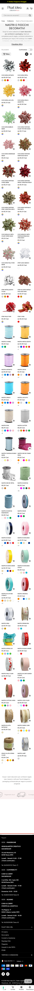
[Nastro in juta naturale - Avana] (2, 732)
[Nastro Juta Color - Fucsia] (24, 705)
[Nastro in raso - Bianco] (2, 543)
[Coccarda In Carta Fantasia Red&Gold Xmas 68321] (25, 224)
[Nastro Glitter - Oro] (21, 431)
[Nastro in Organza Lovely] (25, 556)
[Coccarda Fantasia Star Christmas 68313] (9, 198)
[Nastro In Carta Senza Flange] (25, 664)
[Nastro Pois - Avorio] (2, 431)
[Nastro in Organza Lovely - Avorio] (21, 573)
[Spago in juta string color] (9, 743)
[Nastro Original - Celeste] (26, 599)
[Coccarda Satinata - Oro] (5, 80)
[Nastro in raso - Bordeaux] (8, 543)
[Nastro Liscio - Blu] (26, 375)
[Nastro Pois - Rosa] (13, 431)
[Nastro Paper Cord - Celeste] (24, 731)
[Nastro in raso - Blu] (5, 543)
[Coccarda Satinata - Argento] (2, 80)
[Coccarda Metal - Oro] (21, 80)
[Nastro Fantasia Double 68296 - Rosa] (8, 460)
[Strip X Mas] (25, 307)
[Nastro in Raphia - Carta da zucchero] (24, 488)
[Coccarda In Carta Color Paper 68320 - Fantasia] (2, 241)
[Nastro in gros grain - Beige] (2, 571)
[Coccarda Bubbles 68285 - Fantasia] (2, 134)
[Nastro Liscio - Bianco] (24, 375)
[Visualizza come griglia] (26, 54)
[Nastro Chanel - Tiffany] (2, 347)
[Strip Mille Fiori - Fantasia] (2, 322)
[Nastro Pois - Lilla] (10, 431)
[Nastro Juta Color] (25, 690)
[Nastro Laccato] (25, 388)
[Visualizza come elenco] (30, 54)
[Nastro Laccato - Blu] (26, 403)
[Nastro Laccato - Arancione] (18, 403)
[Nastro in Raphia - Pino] (26, 488)
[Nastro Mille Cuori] (9, 664)
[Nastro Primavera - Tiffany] (21, 629)
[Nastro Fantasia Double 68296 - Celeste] (2, 460)
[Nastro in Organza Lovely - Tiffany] (26, 573)
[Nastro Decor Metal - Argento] (2, 488)
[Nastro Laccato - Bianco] (24, 403)
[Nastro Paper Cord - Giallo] (26, 731)
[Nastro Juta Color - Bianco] (18, 705)
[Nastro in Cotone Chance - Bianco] (13, 601)
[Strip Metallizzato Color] (9, 280)
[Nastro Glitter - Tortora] (26, 431)
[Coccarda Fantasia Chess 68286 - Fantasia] (2, 188)
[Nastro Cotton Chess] (9, 690)
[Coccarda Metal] (25, 65)
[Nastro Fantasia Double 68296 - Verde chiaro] (10, 460)
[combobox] (17, 15)
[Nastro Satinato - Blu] (8, 375)
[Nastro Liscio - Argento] (21, 375)
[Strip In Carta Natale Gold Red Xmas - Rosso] (18, 297)
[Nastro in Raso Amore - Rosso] (21, 654)
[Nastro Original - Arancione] (18, 599)
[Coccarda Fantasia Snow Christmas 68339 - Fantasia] (18, 188)
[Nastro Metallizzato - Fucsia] (24, 347)
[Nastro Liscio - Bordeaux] (29, 375)
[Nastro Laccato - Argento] (21, 403)
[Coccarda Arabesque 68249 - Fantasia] (2, 161)
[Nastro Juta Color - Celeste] (21, 705)
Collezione (10, 21)
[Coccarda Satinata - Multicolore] (10, 80)
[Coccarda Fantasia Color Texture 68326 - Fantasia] (18, 134)
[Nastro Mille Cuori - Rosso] (5, 679)
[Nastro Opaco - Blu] (8, 403)
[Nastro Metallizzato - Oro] (26, 347)
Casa (3, 21)
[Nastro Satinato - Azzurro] (5, 375)
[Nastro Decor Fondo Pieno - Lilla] (29, 460)
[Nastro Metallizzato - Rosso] (29, 347)
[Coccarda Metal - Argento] (18, 80)
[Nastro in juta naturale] (9, 715)
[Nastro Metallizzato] (25, 332)
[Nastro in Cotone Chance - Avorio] (8, 601)
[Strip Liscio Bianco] (25, 253)
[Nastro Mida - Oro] (5, 629)
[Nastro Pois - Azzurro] (5, 431)
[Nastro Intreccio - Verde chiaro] (10, 654)
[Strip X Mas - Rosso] (18, 322)
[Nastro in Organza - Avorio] (18, 543)
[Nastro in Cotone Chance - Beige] (10, 601)
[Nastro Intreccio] (9, 639)
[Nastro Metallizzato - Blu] (21, 347)
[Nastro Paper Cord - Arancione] (21, 731)
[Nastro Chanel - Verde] (5, 347)
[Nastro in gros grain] (9, 556)
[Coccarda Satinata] (9, 65)
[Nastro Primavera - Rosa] (18, 629)
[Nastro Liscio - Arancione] (18, 375)
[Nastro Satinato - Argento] (2, 375)
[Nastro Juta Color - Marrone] (26, 705)
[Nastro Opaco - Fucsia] (10, 403)
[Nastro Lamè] (25, 743)
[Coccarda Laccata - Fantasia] (2, 105)
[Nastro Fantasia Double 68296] (9, 443)
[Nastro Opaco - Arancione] (2, 403)
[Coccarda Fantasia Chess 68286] (9, 171)
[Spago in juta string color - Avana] (2, 760)
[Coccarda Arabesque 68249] (9, 144)
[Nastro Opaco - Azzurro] (5, 403)
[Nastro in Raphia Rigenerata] (9, 501)
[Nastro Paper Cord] (25, 715)
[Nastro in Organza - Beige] (24, 543)
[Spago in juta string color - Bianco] (5, 760)
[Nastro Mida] (9, 613)
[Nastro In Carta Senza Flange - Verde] (24, 680)
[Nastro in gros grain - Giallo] (13, 571)
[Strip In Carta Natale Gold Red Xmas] (25, 280)
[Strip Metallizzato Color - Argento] (2, 297)
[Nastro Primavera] (25, 613)
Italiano (19, 961)
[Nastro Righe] (25, 501)
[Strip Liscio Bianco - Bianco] (18, 268)
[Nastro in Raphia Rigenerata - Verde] (10, 518)
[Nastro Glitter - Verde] (29, 431)
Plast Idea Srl (11, 981)
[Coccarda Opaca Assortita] (25, 90)
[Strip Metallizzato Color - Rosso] (8, 297)
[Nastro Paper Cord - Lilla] (29, 731)
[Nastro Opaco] (9, 388)
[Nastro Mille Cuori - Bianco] (2, 679)
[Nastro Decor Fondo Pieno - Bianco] (21, 460)
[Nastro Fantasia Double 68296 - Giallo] (5, 460)
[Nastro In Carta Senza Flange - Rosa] (18, 680)
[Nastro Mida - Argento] (2, 629)
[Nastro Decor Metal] (9, 473)
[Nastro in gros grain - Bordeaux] (10, 571)
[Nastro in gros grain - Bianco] (5, 571)
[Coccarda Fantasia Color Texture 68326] (25, 117)
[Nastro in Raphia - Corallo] (29, 488)
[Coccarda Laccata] (9, 90)
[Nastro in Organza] (25, 528)
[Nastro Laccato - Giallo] (29, 403)
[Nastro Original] (25, 584)
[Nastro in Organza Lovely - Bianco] (18, 573)
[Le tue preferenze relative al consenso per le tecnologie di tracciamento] (3, 987)
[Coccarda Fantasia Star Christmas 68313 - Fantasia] (2, 214)
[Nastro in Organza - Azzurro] (21, 543)
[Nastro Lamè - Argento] (18, 758)
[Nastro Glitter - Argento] (18, 431)
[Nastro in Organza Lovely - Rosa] (24, 573)
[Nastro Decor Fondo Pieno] (25, 443)
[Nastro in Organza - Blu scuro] (29, 543)
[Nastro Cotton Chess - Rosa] (10, 705)
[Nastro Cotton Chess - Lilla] (8, 705)
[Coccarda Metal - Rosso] (24, 80)
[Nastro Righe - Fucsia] (21, 516)
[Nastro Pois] (9, 416)
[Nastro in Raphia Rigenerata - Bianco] (2, 518)
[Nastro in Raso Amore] (25, 639)
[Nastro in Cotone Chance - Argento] (5, 601)
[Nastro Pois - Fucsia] (8, 431)
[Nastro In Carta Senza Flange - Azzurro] (21, 680)
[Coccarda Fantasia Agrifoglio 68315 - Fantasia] (18, 161)
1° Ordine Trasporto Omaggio (16, 2)
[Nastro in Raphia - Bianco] (18, 488)
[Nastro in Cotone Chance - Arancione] (2, 601)
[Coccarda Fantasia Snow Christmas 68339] (25, 171)
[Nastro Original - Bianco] (21, 599)
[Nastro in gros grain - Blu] (8, 571)
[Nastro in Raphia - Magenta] (21, 488)
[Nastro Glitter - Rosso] (24, 431)
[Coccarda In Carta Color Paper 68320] (9, 224)
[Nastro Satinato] (9, 360)
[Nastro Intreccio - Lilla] (5, 654)
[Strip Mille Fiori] (9, 307)
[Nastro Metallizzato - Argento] (18, 347)
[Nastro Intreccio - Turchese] (8, 654)
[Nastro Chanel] (9, 332)
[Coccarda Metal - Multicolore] (26, 80)
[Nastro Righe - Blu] (18, 516)
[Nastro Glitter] (25, 416)
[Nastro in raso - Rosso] (13, 543)
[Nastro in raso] (9, 528)
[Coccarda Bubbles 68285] (9, 117)
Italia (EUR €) (8, 961)
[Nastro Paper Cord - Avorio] (18, 731)
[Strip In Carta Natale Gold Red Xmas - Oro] (21, 297)
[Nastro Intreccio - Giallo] (2, 654)
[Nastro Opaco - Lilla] (13, 403)
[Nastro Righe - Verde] (24, 516)
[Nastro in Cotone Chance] (9, 584)
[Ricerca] (30, 15)
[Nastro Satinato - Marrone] (13, 375)
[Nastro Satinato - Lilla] (10, 375)
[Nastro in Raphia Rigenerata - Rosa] (5, 518)
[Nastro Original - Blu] (24, 599)
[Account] (27, 8)
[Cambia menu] (3, 8)
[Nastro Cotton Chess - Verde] (5, 705)
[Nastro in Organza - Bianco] (26, 543)
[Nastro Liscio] (25, 360)
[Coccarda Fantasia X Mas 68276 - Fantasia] (18, 214)
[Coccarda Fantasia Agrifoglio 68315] (25, 144)
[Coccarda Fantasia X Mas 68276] (25, 198)
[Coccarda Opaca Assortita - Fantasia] (18, 107)
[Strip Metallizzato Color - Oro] (5, 297)
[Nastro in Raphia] (25, 473)
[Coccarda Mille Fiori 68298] (9, 253)
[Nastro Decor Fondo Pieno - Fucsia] (24, 460)
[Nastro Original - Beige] (29, 599)
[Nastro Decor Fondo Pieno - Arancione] (18, 460)
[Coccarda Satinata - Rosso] (8, 80)
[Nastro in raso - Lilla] (10, 543)
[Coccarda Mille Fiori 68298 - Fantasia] (2, 270)
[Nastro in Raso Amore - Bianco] (18, 654)
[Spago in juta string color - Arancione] (8, 760)
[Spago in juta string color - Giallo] (10, 760)
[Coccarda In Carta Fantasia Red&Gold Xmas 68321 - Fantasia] (18, 243)
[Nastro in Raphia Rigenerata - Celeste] (8, 518)
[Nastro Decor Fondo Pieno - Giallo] (26, 460)
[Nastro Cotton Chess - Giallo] (2, 705)
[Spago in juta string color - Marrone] (13, 760)
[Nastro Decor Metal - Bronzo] (5, 488)
